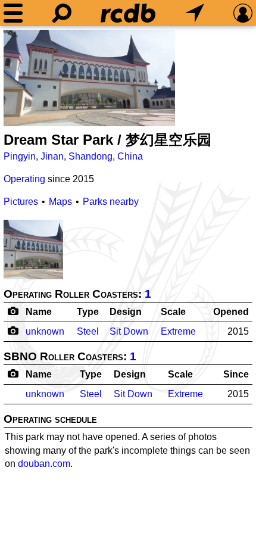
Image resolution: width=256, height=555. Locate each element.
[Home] (128, 13)
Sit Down (129, 331)
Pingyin (20, 156)
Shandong (90, 156)
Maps (60, 202)
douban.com (44, 464)
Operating (24, 179)
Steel (88, 331)
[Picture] (89, 78)
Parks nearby (111, 202)
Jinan (52, 156)
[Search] (61, 13)
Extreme (178, 331)
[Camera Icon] (12, 330)
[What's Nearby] (194, 13)
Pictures (21, 202)
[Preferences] (242, 13)
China (130, 156)
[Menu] (13, 13)
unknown (45, 331)
